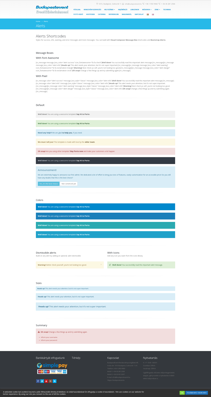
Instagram (50, 381)
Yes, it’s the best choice (48, 184)
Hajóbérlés (122, 10)
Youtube (46, 381)
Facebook (38, 381)
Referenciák (114, 14)
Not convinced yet (69, 184)
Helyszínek (108, 10)
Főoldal (77, 10)
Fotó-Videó (78, 14)
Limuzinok (134, 10)
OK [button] (182, 393)
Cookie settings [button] (171, 393)
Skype (54, 381)
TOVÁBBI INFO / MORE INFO (196, 393)
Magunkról (127, 14)
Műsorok (146, 10)
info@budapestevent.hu (133, 4)
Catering (102, 14)
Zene (156, 10)
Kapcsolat (139, 14)
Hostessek (90, 14)
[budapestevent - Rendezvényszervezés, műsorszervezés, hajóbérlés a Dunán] (52, 10)
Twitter (42, 381)
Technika (167, 10)
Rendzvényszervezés (92, 10)
